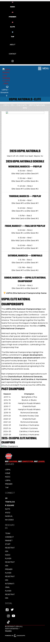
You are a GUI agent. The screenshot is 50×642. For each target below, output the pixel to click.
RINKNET (9, 540)
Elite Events (22, 105)
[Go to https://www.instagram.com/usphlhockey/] (12, 61)
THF (7, 487)
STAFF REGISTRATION (10, 547)
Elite (13, 105)
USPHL (6, 105)
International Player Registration (10, 590)
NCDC (7, 477)
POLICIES (8, 631)
